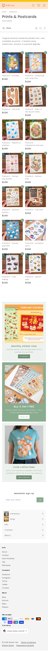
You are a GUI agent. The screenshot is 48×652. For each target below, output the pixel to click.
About (4, 552)
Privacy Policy (8, 645)
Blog (4, 597)
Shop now (24, 417)
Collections (13, 12)
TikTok (4, 581)
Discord (5, 600)
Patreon (5, 607)
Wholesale (6, 565)
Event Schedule (8, 558)
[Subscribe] (40, 499)
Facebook (6, 574)
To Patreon (24, 356)
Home (4, 12)
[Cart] (38, 5)
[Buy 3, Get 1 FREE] (24, 384)
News (4, 604)
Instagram (6, 578)
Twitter (5, 584)
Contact (5, 555)
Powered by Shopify (25, 645)
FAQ (3, 562)
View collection (24, 477)
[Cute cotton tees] (24, 444)
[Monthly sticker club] (24, 324)
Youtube (5, 588)
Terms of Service (28, 642)
